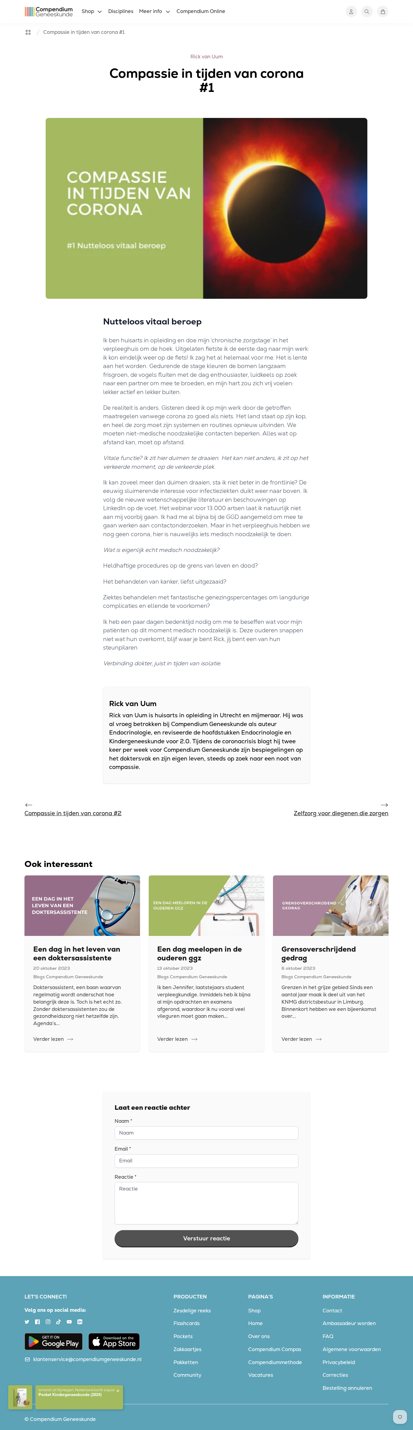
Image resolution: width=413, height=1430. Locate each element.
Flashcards (187, 1323)
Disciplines (120, 11)
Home (255, 1323)
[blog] (28, 32)
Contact (332, 1310)
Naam (123, 1121)
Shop (254, 1310)
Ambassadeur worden (349, 1323)
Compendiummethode (275, 1362)
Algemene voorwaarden (352, 1349)
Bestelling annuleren (347, 1388)
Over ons (259, 1336)
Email (123, 1148)
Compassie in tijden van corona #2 (73, 813)
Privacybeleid (339, 1362)
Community (187, 1375)
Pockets (183, 1336)
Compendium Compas (274, 1349)
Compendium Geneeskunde (63, 1419)
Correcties (335, 1375)
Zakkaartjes (187, 1349)
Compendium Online (201, 11)
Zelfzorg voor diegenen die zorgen (341, 813)
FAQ (328, 1336)
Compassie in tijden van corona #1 (84, 32)
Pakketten (186, 1362)
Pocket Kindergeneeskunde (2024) (70, 1388)
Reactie (125, 1177)
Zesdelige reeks (192, 1310)
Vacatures (260, 1375)
